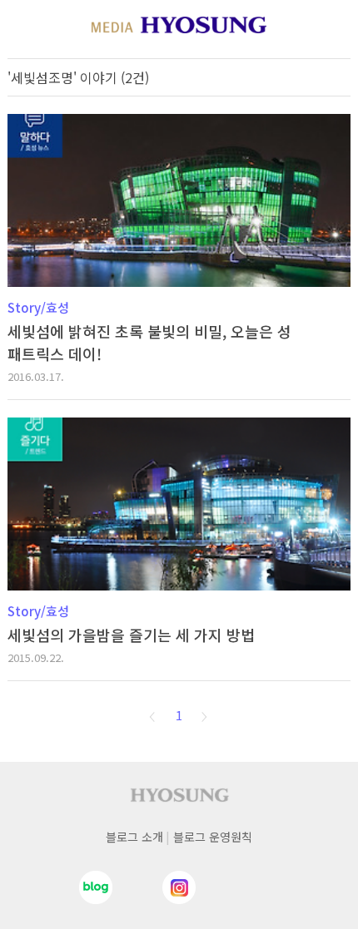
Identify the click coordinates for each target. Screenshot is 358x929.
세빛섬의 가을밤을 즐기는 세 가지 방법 (131, 634)
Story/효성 (38, 307)
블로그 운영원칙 (212, 836)
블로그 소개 (134, 836)
